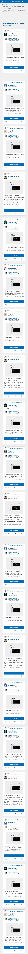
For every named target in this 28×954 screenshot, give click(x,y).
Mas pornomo (12, 268)
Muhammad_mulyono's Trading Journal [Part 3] (16, 31)
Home (6, 5)
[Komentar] (14, 70)
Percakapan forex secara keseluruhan (13, 6)
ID (25, 1)
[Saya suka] (6, 70)
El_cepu (10, 451)
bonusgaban (11, 85)
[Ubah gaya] (23, 2)
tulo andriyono (12, 34)
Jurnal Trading (7, 8)
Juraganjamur (12, 131)
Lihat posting (18, 39)
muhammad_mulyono (14, 176)
